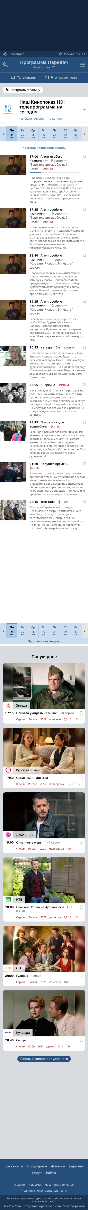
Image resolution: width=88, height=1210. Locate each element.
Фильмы (58, 1166)
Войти (51, 1172)
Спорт (37, 1172)
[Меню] (82, 64)
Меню (84, 109)
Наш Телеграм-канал (59, 1184)
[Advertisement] (44, 578)
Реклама (35, 1184)
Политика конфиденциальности (44, 1190)
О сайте (19, 1184)
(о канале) (56, 118)
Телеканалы (27, 77)
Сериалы (76, 1166)
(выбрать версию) (32, 118)
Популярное (37, 1166)
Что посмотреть (64, 77)
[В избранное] (84, 156)
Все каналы (14, 1166)
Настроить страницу (25, 90)
